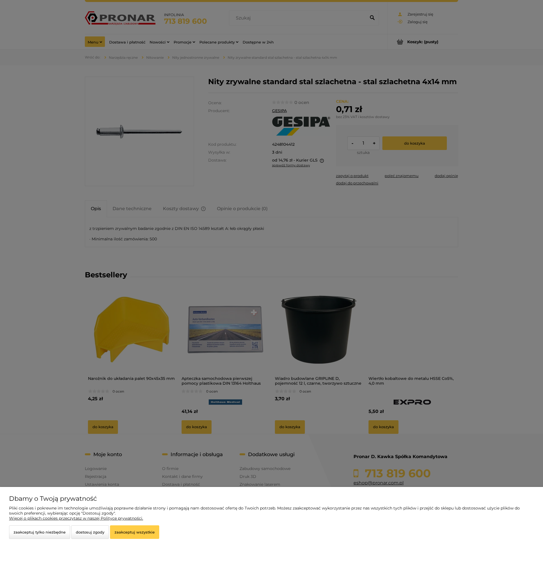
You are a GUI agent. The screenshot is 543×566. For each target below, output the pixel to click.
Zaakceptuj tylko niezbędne (40, 532)
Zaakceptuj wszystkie (135, 532)
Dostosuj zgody (90, 532)
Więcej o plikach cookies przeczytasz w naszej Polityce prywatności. (76, 518)
